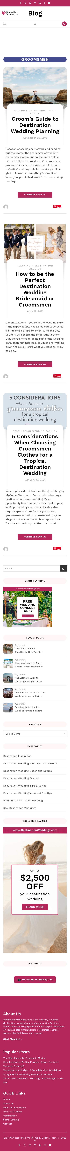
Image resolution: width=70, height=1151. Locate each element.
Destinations (10, 1115)
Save (59, 207)
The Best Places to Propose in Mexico (24, 1058)
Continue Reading (35, 195)
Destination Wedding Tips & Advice (24, 785)
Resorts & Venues (12, 1111)
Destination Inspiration (17, 755)
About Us (8, 1103)
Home (6, 1099)
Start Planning (11, 1119)
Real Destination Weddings (19, 807)
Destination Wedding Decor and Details (27, 770)
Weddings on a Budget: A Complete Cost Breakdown (32, 1070)
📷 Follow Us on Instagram (35, 979)
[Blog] (9, 13)
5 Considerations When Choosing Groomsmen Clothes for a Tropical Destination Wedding (35, 454)
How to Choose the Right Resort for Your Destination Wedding (29, 665)
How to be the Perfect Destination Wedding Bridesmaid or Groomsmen (35, 289)
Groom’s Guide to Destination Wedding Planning (35, 125)
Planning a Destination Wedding (23, 800)
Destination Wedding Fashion (35, 431)
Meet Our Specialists (14, 1107)
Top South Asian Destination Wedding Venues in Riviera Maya (30, 694)
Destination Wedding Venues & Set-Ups (27, 793)
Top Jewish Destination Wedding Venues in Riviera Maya (28, 709)
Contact (7, 1123)
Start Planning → (13, 1039)
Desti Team (16, 207)
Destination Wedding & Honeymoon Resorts (30, 763)
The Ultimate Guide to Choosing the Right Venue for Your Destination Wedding (30, 680)
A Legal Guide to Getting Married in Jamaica (27, 1074)
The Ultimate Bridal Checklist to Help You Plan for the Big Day (28, 650)
